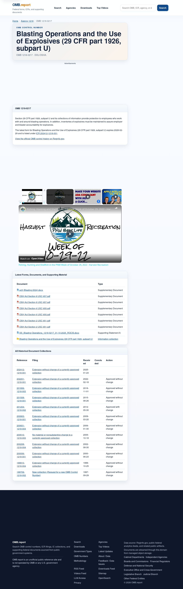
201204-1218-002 (21, 408)
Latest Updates (105, 551)
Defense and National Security (138, 565)
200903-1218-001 (21, 418)
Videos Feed (80, 573)
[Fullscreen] (44, 202)
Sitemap (102, 573)
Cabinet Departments (134, 557)
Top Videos (102, 7)
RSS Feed (79, 568)
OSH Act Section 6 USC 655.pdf (34, 308)
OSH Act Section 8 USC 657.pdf (34, 296)
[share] (116, 208)
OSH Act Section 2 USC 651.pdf (34, 320)
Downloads (86, 7)
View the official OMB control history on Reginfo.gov (39, 138)
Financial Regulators (160, 561)
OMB (21, 4)
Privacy (77, 582)
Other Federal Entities (134, 578)
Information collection (108, 338)
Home (15, 20)
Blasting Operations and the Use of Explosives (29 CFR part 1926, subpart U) (56, 338)
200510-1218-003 (21, 436)
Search (57, 7)
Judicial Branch (150, 574)
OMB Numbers (81, 556)
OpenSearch (104, 578)
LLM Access (80, 578)
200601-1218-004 (21, 427)
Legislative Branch (133, 574)
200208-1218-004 (21, 446)
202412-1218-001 (21, 371)
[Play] (20, 202)
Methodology (80, 560)
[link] (23, 209)
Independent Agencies (156, 557)
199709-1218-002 (21, 473)
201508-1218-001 (21, 399)
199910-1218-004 (21, 464)
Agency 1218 (27, 20)
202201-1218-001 (21, 380)
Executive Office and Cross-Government (143, 569)
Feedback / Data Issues (106, 562)
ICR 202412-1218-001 (46, 133)
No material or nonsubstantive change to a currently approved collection (52, 436)
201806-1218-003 (21, 390)
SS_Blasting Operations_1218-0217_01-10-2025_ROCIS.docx (49, 332)
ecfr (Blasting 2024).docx (31, 290)
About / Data (104, 556)
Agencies (71, 7)
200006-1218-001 (21, 455)
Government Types (83, 551)
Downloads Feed (106, 568)
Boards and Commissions (136, 561)
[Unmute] (23, 202)
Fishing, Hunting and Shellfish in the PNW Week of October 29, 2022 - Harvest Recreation (69, 209)
